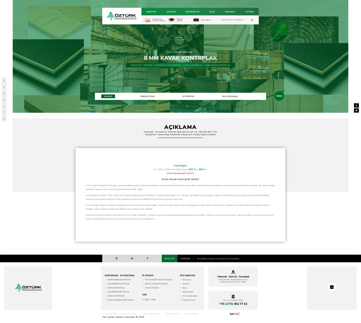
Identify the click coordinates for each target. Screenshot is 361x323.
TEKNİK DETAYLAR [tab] (147, 96)
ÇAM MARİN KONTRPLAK (118, 284)
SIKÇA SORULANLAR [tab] (230, 96)
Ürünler (186, 284)
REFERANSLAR (192, 11)
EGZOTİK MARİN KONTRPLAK (121, 300)
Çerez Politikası (191, 313)
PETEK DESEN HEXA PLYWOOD (158, 279)
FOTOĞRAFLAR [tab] (188, 96)
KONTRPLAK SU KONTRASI (168, 65)
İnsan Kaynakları (190, 296)
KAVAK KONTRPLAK (193, 65)
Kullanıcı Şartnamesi (151, 313)
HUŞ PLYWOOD (152, 288)
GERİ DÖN (177, 38)
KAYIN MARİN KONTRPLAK (119, 279)
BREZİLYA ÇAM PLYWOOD (156, 284)
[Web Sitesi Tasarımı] (235, 313)
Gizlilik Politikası (172, 313)
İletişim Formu (189, 300)
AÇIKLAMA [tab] (108, 96)
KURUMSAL (230, 11)
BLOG (212, 11)
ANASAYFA (151, 11)
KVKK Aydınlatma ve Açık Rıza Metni (120, 313)
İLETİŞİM (250, 11)
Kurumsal (187, 279)
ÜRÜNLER (171, 11)
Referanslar (188, 292)
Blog (185, 288)
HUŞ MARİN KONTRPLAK (118, 292)
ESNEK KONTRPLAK (116, 296)
